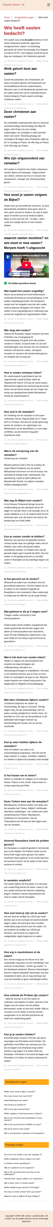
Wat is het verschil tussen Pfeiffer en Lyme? (22, 1124)
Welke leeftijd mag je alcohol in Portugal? (21, 1187)
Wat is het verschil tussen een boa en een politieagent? (22, 1173)
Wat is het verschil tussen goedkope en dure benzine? (23, 1119)
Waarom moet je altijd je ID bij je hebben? (22, 1196)
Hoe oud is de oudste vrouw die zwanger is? (23, 1154)
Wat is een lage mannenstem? (17, 1109)
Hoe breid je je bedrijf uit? (15, 1105)
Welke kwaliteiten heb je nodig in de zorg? (22, 1159)
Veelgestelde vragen (24, 17)
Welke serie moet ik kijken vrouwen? (19, 1091)
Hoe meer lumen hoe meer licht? (18, 1096)
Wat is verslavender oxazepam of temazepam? (24, 1133)
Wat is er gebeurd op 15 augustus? (19, 1168)
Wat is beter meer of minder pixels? (19, 1183)
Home (7, 17)
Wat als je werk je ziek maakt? (17, 1129)
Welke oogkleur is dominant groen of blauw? (23, 1113)
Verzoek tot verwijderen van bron (20, 61)
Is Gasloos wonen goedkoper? (17, 1163)
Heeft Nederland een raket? (16, 1100)
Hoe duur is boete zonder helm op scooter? (22, 1192)
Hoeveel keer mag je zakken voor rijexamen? (23, 1178)
